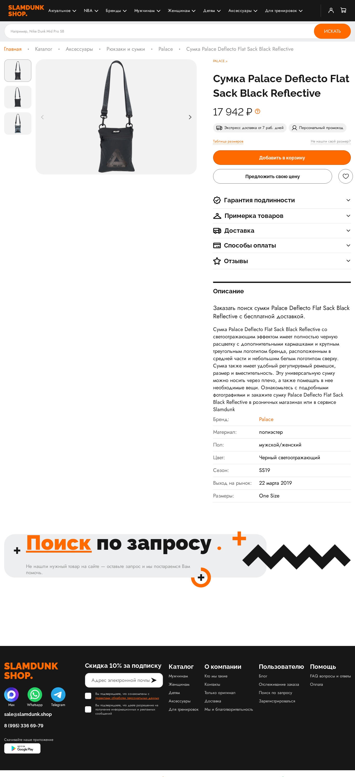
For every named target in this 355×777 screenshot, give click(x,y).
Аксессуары (240, 11)
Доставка (213, 701)
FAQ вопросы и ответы (330, 676)
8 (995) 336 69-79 (23, 725)
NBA (88, 11)
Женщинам (179, 11)
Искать (332, 31)
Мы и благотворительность (229, 709)
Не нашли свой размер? (331, 141)
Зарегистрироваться (277, 701)
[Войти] (331, 10)
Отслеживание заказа (279, 684)
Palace (166, 49)
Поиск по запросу (275, 693)
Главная (13, 49)
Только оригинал (220, 693)
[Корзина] (343, 10)
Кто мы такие (216, 676)
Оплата (316, 684)
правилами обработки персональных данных (127, 698)
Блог (263, 676)
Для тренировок (281, 11)
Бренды (113, 11)
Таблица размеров (228, 141)
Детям (209, 11)
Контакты (212, 684)
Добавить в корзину (282, 157)
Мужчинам (144, 11)
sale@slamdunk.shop (28, 714)
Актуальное (59, 11)
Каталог (43, 49)
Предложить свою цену (272, 176)
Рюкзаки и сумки (126, 49)
